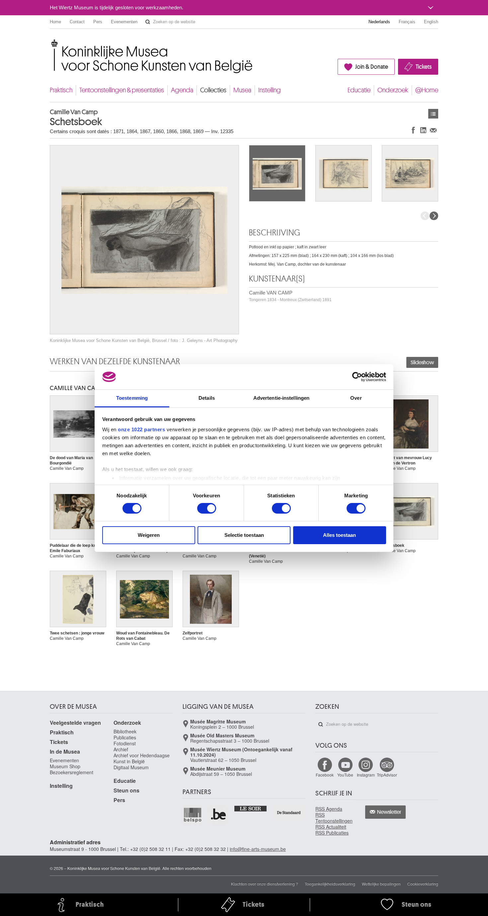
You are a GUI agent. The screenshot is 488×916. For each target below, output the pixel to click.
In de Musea (65, 751)
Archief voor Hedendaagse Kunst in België (142, 758)
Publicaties (125, 737)
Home (55, 21)
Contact (77, 21)
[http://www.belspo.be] (193, 814)
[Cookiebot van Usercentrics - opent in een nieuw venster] (357, 377)
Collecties (213, 90)
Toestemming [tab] (132, 398)
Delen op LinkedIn (423, 130)
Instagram (366, 775)
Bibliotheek (125, 731)
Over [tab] (356, 398)
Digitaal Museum (131, 767)
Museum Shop (65, 766)
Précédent (425, 215)
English (431, 21)
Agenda (182, 90)
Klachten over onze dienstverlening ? (264, 883)
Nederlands (379, 21)
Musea (242, 90)
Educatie (359, 90)
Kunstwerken (433, 114)
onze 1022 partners (141, 429)
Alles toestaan (339, 535)
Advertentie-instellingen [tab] (281, 398)
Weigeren (149, 535)
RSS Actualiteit (330, 827)
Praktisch (61, 90)
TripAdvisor (387, 775)
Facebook (325, 775)
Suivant (434, 215)
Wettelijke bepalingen (381, 883)
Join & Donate (371, 67)
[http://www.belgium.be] (218, 814)
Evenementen (124, 21)
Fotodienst (125, 743)
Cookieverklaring (422, 883)
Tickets (424, 67)
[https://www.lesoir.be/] (250, 808)
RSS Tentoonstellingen (334, 818)
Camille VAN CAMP (290, 296)
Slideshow (422, 362)
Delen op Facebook (413, 130)
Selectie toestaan (244, 535)
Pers (97, 21)
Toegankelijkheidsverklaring (330, 883)
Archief (121, 749)
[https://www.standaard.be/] (289, 812)
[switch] (206, 508)
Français (407, 21)
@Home (426, 90)
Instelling (269, 90)
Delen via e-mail (433, 130)
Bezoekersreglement (71, 772)
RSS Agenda (328, 809)
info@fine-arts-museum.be (258, 849)
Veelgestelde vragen (75, 722)
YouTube (345, 775)
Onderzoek (392, 90)
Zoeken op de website (148, 22)
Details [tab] (207, 398)
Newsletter (389, 812)
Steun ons (126, 790)
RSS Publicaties (332, 833)
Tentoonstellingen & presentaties (121, 90)
